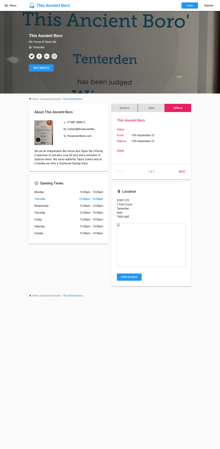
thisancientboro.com (79, 136)
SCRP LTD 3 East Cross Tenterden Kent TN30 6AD (124, 208)
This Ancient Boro (131, 120)
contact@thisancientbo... (81, 129)
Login (190, 5)
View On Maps (129, 277)
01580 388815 (76, 122)
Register (209, 5)
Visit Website (41, 68)
